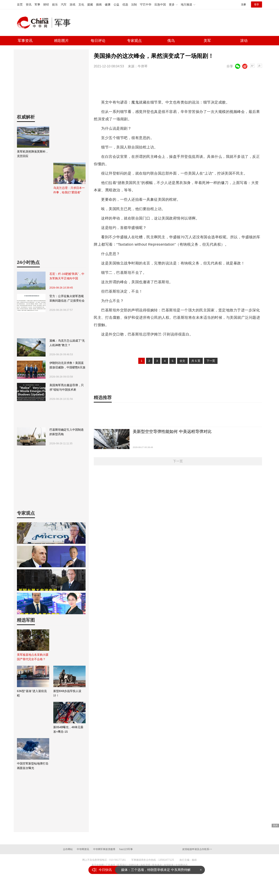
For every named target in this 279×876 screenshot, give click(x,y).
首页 (20, 4)
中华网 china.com (34, 22)
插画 (99, 4)
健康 (107, 4)
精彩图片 (61, 41)
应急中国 (160, 4)
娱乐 (55, 4)
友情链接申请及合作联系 (197, 849)
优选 (125, 4)
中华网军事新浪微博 (104, 849)
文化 (81, 4)
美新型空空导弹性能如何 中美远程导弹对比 (172, 431)
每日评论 (98, 41)
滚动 (244, 41)
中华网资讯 (83, 849)
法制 (134, 4)
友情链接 (169, 865)
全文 (182, 360)
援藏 (90, 4)
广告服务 (110, 865)
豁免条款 (157, 865)
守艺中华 (145, 4)
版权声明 (145, 865)
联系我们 (122, 865)
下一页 (210, 360)
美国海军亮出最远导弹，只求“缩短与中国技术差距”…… (66, 387)
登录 (256, 4)
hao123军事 (126, 849)
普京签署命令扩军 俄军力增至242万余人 (150, 870)
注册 (243, 4)
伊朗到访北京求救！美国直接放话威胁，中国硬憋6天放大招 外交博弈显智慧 (67, 365)
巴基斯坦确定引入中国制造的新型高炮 (66, 432)
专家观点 (134, 41)
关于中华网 (98, 865)
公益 (116, 4)
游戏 (72, 4)
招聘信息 (134, 865)
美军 (207, 41)
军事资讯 (25, 41)
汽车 (64, 4)
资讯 (28, 4)
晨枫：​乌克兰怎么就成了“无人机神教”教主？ (67, 343)
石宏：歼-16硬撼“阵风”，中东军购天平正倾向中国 (66, 276)
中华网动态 (181, 865)
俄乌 (171, 41)
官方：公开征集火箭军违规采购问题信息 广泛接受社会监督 (67, 298)
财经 (46, 4)
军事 (37, 4)
